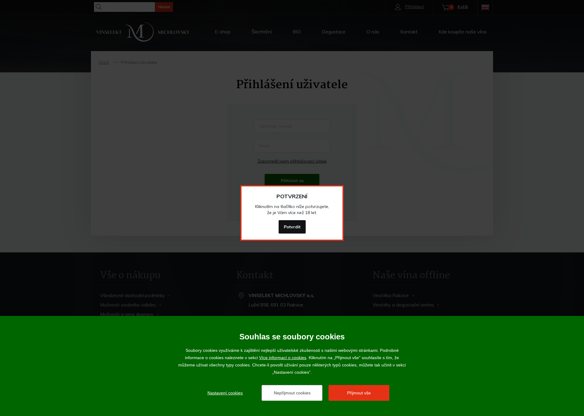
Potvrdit (292, 227)
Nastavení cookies (225, 392)
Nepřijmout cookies (292, 392)
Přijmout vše (359, 392)
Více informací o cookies (282, 357)
